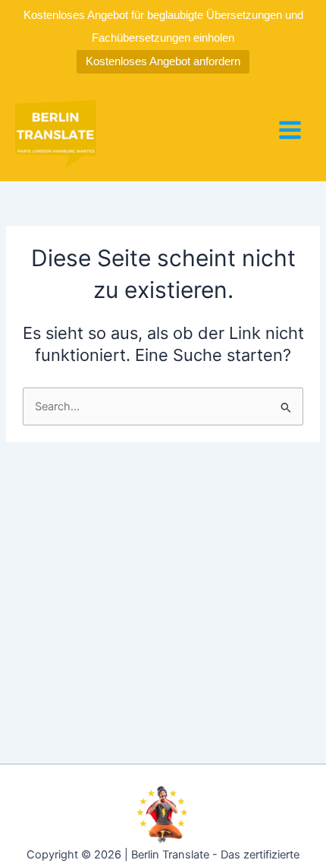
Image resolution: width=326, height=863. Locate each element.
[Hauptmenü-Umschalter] (290, 130)
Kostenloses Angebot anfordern (163, 61)
